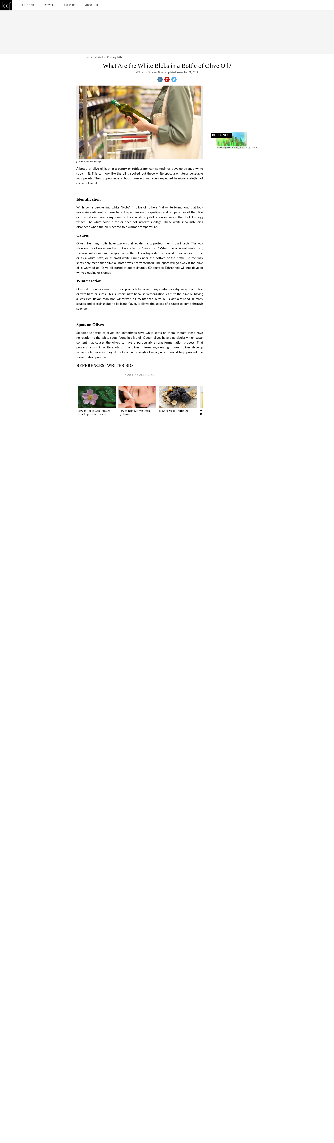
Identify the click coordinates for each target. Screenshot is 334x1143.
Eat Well (49, 5)
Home (86, 57)
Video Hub (91, 5)
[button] (160, 79)
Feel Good (27, 5)
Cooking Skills (114, 57)
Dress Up (69, 5)
